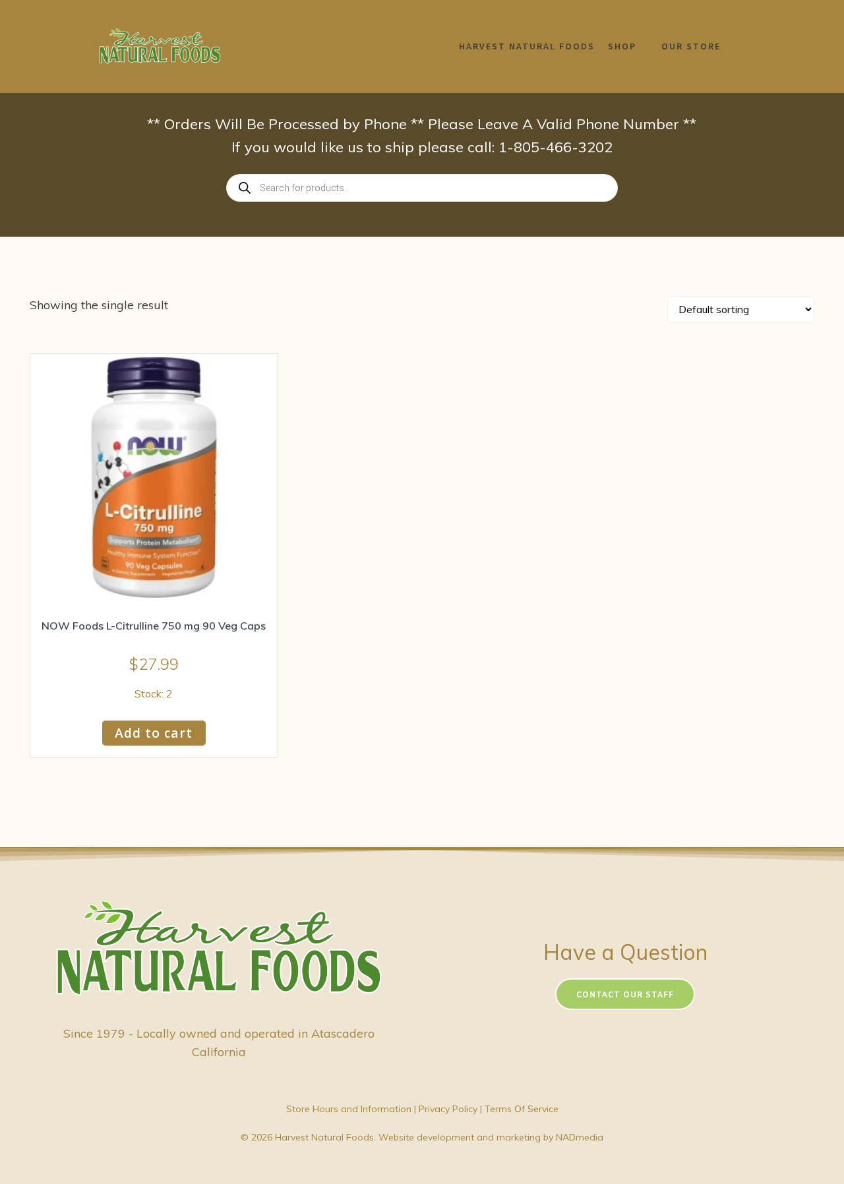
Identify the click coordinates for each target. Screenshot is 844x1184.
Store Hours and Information (348, 1109)
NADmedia (579, 1137)
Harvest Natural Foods (527, 46)
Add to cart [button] (154, 733)
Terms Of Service (521, 1109)
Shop (622, 46)
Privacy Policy (448, 1109)
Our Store (691, 46)
